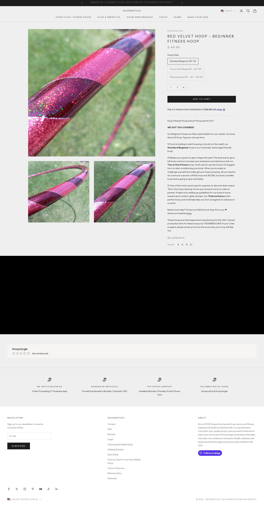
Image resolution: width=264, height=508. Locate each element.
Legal (110, 439)
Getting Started (115, 449)
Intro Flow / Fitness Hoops (73, 17)
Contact (112, 424)
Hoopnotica (175, 31)
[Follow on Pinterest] (32, 489)
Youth (163, 17)
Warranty (112, 478)
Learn (178, 17)
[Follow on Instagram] (24, 489)
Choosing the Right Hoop (120, 444)
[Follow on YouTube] (40, 489)
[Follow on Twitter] (16, 489)
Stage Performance (140, 17)
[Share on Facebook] (178, 244)
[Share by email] (191, 244)
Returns (111, 434)
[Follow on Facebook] (8, 489)
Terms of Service (116, 468)
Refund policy (114, 473)
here (189, 213)
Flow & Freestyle (109, 17)
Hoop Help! (164, 3)
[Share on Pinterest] (186, 244)
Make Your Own (198, 17)
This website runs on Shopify (239, 499)
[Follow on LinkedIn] (56, 489)
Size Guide (113, 454)
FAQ (110, 429)
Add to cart (202, 99)
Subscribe (19, 446)
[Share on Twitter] (182, 244)
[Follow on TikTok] (48, 489)
